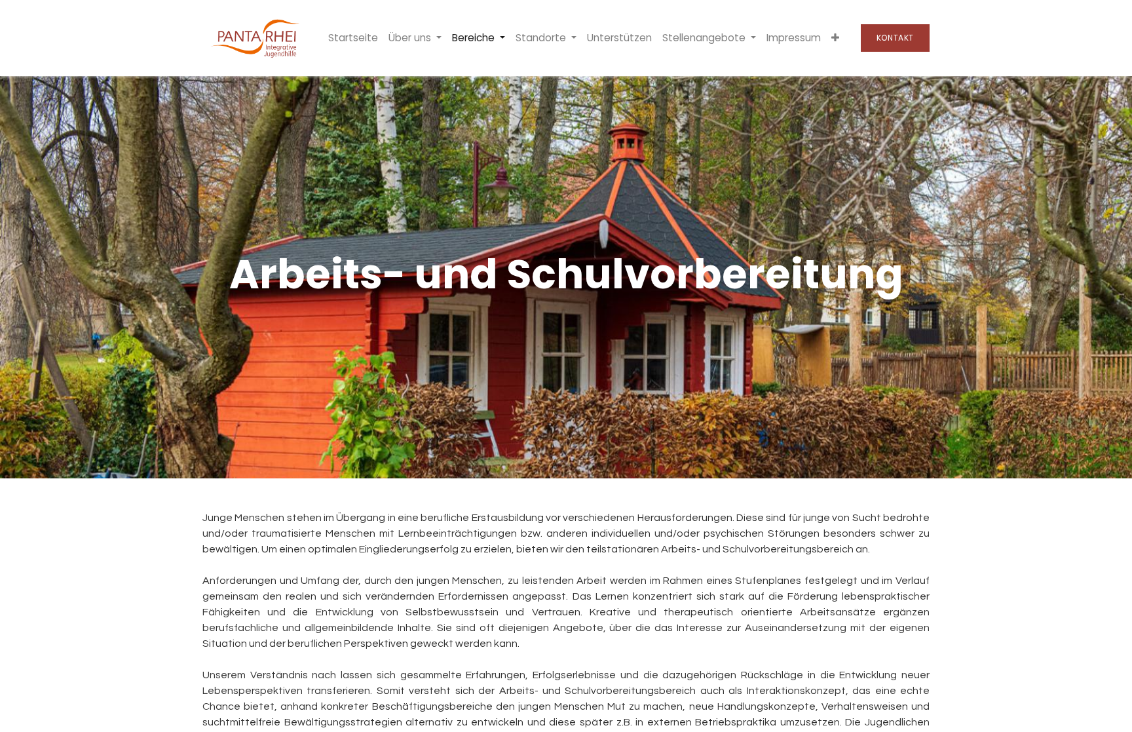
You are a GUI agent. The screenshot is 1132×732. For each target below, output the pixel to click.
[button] (835, 38)
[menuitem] (353, 38)
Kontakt (895, 37)
